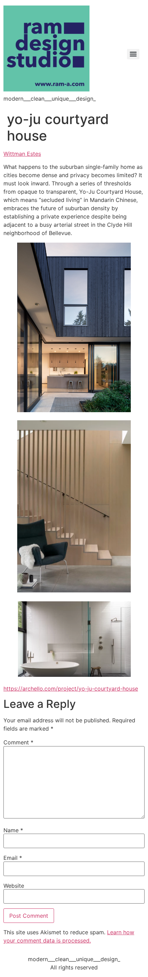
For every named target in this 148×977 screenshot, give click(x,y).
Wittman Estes (22, 153)
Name (13, 830)
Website (13, 885)
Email (12, 858)
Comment (18, 742)
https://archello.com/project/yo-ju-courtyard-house (70, 688)
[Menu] (133, 54)
